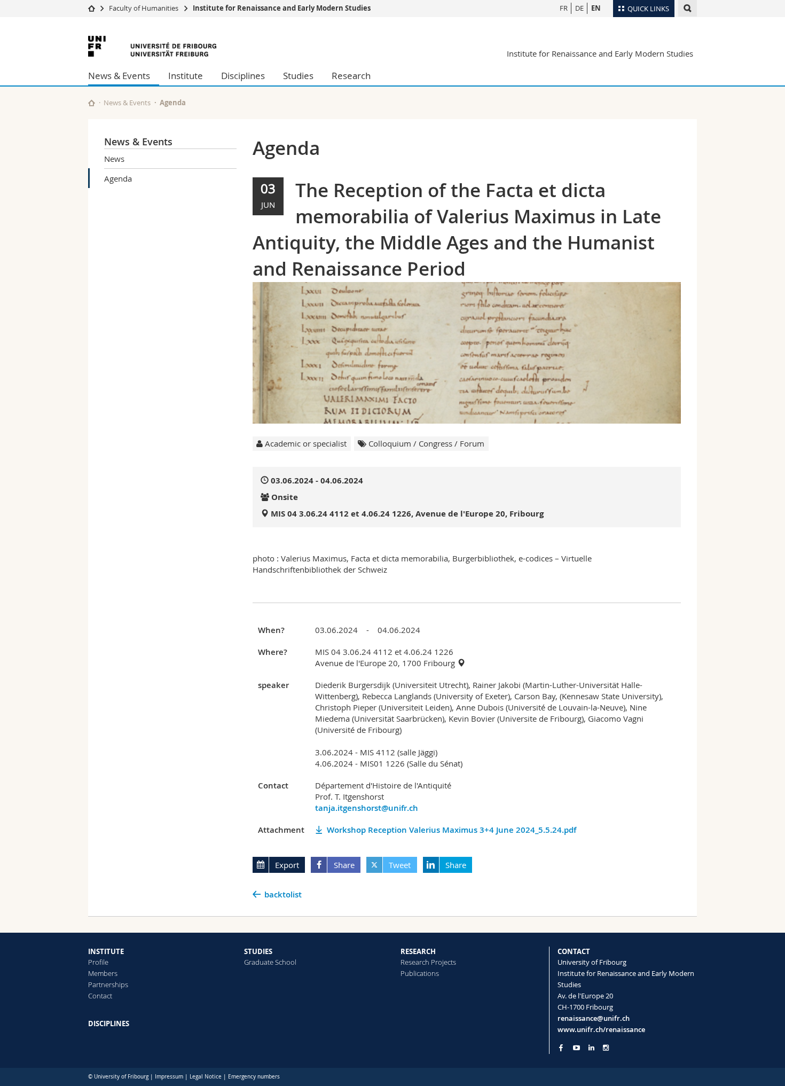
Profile (98, 962)
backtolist (283, 894)
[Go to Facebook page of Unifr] (561, 1047)
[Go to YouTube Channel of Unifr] (576, 1047)
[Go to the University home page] (152, 46)
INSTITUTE (106, 951)
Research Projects (428, 962)
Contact (100, 996)
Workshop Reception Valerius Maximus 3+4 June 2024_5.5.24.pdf (451, 829)
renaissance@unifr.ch (594, 1018)
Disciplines (243, 75)
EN (596, 8)
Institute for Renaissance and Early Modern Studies (282, 8)
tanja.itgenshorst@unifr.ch (366, 808)
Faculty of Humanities (143, 8)
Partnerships (108, 984)
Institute (185, 75)
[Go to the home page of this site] (91, 102)
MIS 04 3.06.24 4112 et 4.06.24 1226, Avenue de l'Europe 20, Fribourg (407, 513)
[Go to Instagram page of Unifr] (606, 1047)
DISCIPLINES (108, 1023)
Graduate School (270, 962)
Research (351, 75)
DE (579, 8)
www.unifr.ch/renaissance (601, 1029)
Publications (420, 973)
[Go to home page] (91, 8)
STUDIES (258, 951)
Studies (298, 75)
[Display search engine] (687, 8)
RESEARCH (418, 951)
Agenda (118, 178)
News (114, 158)
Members (102, 973)
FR (564, 8)
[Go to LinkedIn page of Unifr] (591, 1047)
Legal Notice (206, 1076)
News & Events (119, 75)
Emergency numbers (254, 1076)
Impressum (169, 1076)
